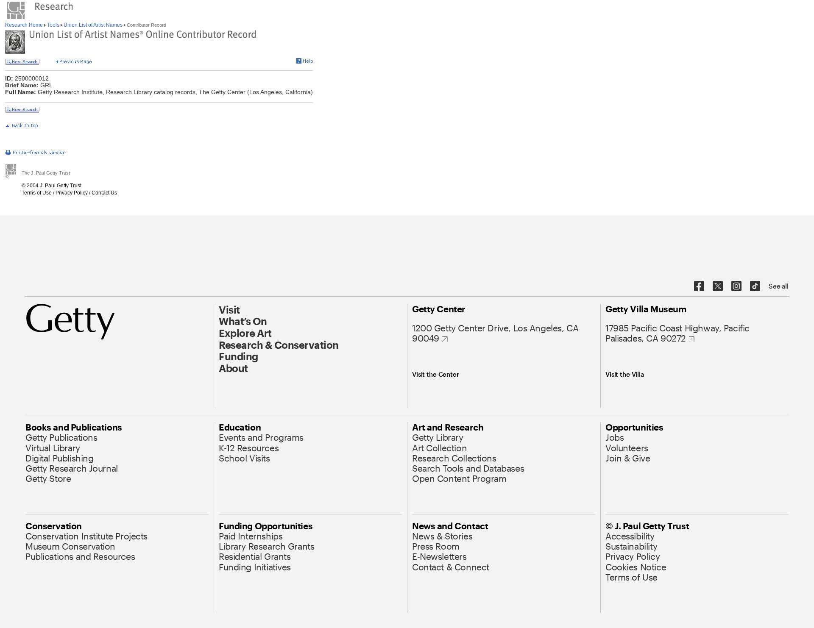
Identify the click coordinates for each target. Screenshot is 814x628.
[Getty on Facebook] (699, 286)
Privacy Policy (72, 193)
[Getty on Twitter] (718, 286)
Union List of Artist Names (93, 25)
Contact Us (104, 193)
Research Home (24, 25)
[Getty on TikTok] (755, 286)
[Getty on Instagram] (736, 286)
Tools (53, 25)
